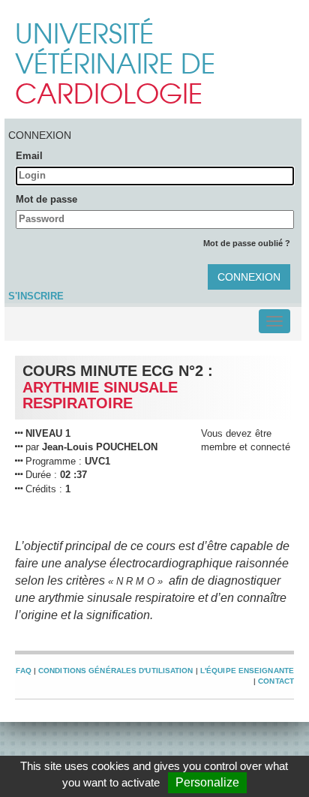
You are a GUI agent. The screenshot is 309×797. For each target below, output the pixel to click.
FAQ (23, 670)
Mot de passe (46, 199)
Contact (276, 681)
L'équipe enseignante (247, 670)
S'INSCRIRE (36, 296)
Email (29, 155)
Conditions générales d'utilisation (116, 670)
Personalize (207, 782)
